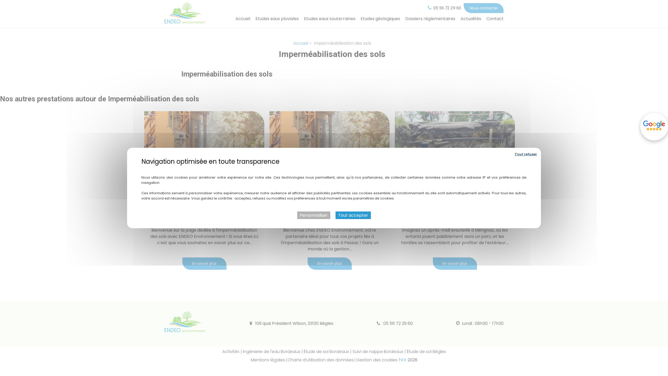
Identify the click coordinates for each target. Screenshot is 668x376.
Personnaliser (314, 215)
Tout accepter (353, 215)
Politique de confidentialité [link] (334, 169)
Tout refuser (526, 154)
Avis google (654, 126)
